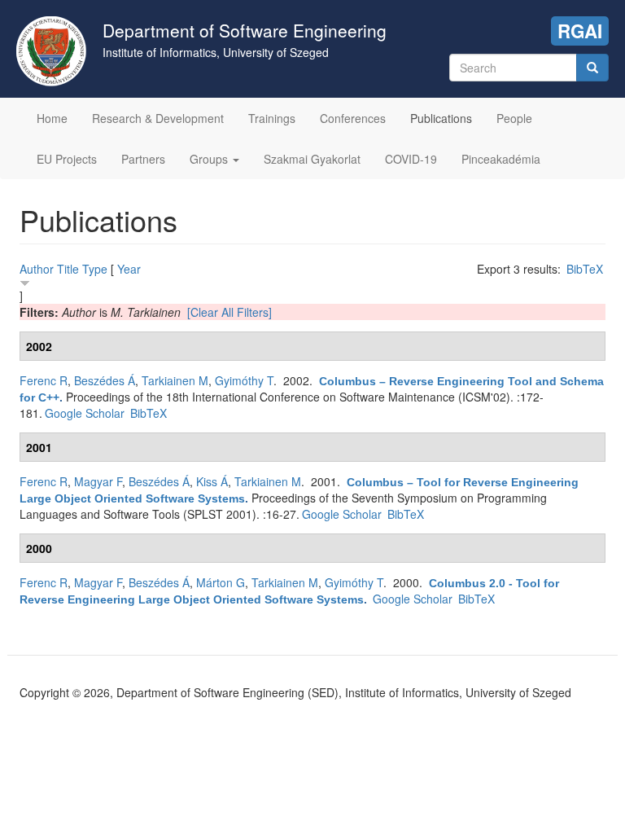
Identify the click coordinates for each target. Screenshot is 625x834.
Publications (441, 118)
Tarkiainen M (175, 380)
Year (129, 269)
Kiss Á (212, 481)
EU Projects (67, 159)
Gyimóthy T (244, 380)
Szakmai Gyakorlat (312, 159)
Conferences (353, 118)
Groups (210, 159)
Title (68, 269)
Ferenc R (44, 380)
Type (94, 269)
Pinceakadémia (500, 159)
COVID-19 (411, 159)
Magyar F (98, 481)
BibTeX (584, 269)
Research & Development (158, 118)
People (514, 118)
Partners (143, 159)
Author (37, 269)
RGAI (579, 31)
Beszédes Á (104, 380)
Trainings (271, 118)
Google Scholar (85, 413)
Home (52, 118)
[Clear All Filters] (229, 312)
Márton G (220, 582)
